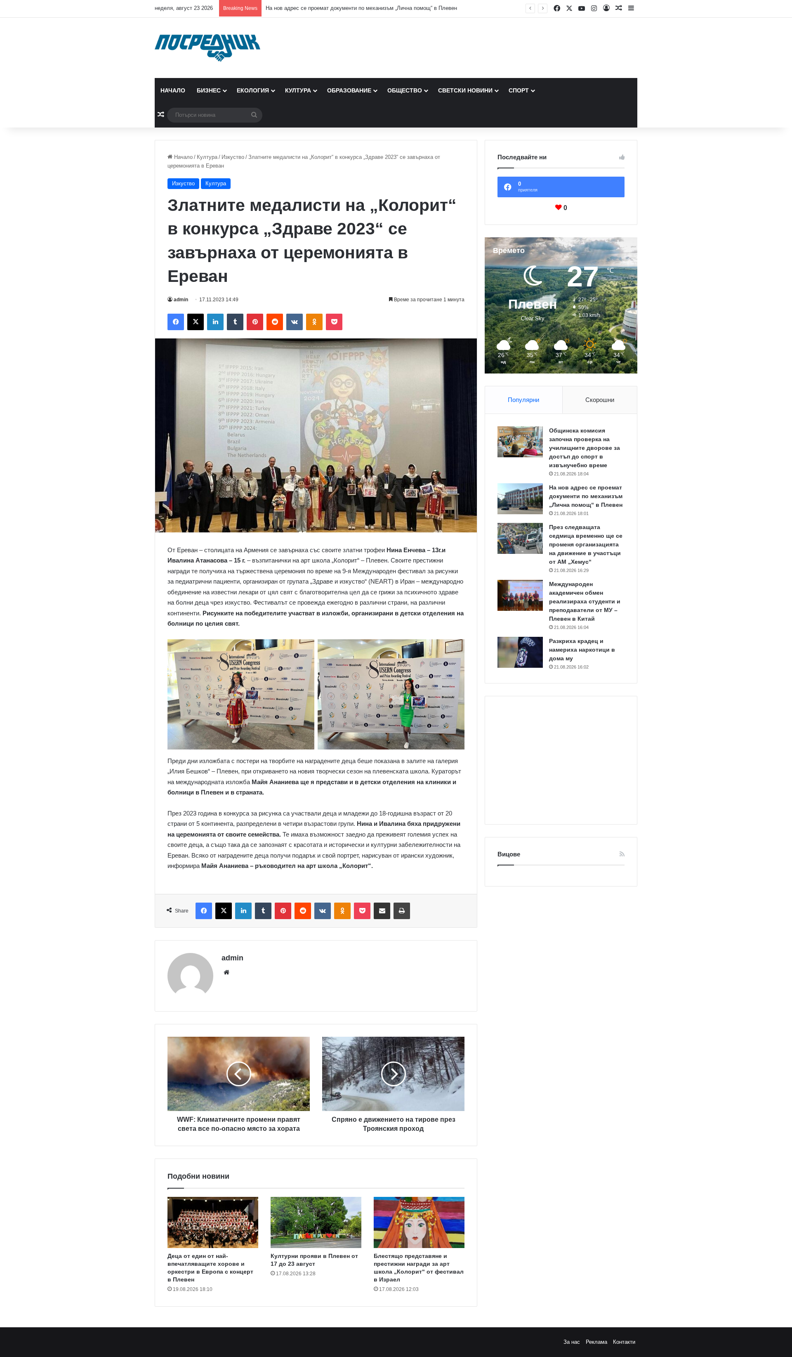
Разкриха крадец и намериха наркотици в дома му (582, 650)
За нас (571, 1342)
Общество (404, 90)
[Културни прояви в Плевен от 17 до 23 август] (316, 1222)
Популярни (523, 399)
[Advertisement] (561, 760)
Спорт (519, 90)
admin (181, 300)
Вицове (508, 854)
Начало (172, 90)
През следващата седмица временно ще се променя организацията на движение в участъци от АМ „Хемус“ (585, 544)
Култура (298, 90)
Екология (253, 90)
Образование (349, 90)
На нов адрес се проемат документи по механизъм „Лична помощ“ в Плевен (361, 8)
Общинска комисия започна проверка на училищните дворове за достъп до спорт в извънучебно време (584, 447)
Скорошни (599, 399)
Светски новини (465, 90)
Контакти (624, 1342)
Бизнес (209, 90)
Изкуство (233, 157)
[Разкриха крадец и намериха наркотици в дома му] (520, 652)
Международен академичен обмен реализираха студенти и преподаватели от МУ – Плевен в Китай (584, 601)
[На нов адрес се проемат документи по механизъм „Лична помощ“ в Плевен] (520, 498)
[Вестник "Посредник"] (207, 47)
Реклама (596, 1342)
